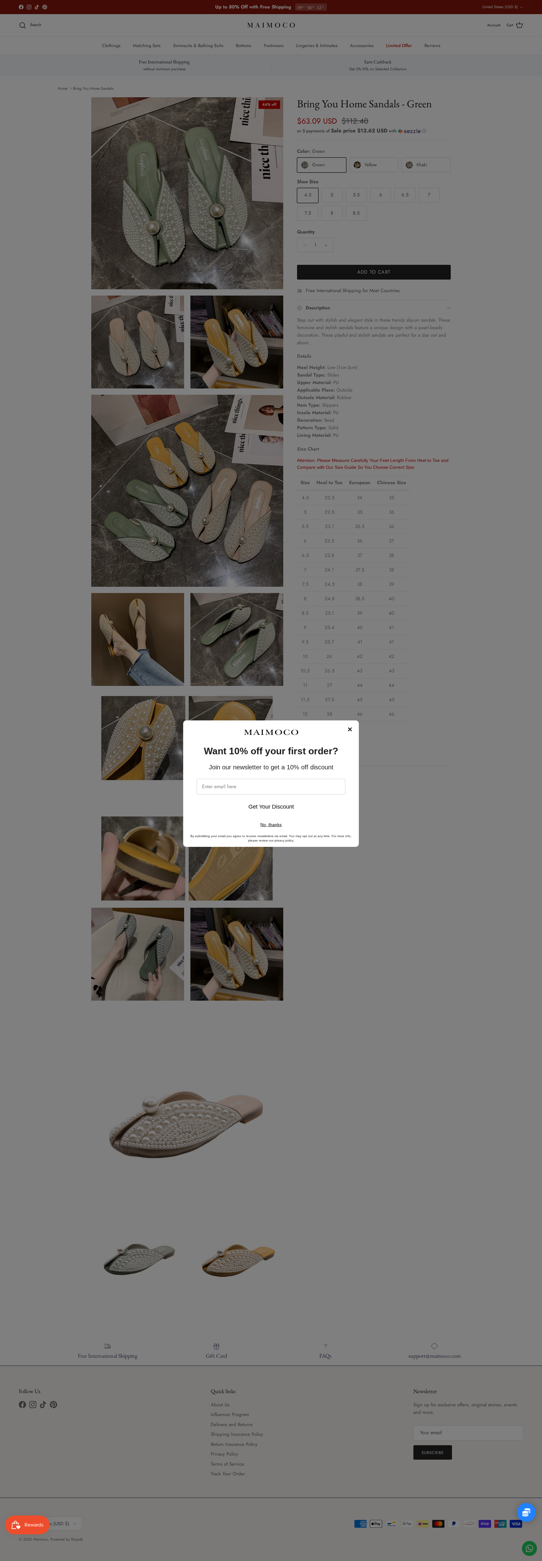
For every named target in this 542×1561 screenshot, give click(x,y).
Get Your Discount (271, 807)
